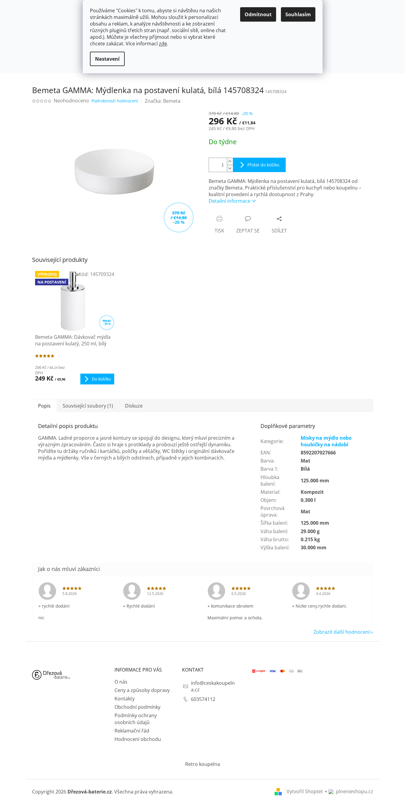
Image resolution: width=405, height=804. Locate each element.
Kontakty (125, 698)
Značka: (162, 101)
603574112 (203, 699)
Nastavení (107, 59)
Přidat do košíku (263, 165)
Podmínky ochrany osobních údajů (136, 718)
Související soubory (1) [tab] (88, 405)
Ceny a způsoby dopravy (142, 690)
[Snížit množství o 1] (230, 168)
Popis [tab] (44, 405)
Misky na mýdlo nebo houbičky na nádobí (326, 441)
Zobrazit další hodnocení (342, 632)
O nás (121, 681)
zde (163, 43)
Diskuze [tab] (134, 405)
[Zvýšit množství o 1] (230, 161)
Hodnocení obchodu (138, 739)
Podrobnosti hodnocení (114, 101)
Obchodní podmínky (137, 707)
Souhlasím (298, 14)
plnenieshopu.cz (354, 791)
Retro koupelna (202, 764)
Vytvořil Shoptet (305, 791)
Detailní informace (229, 201)
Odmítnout (258, 14)
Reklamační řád (132, 730)
